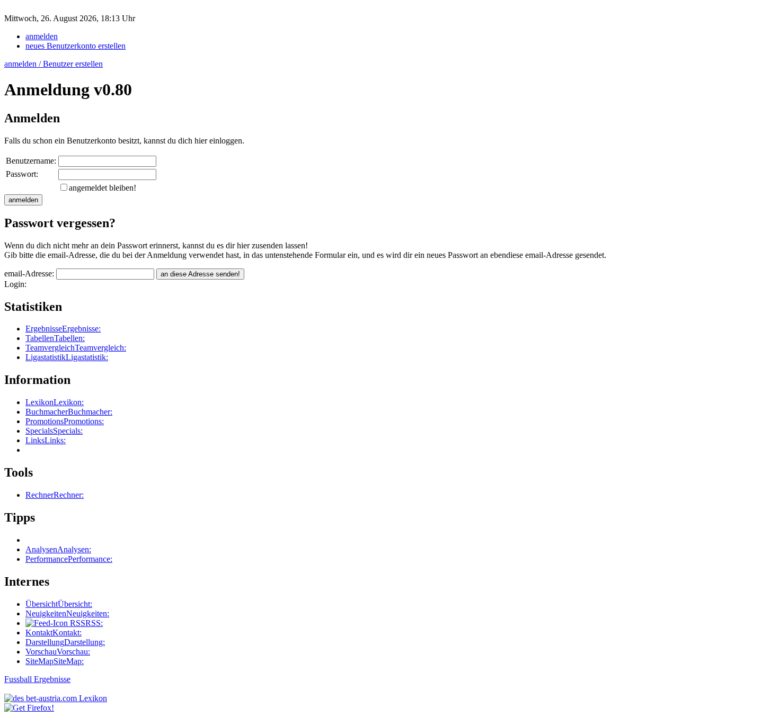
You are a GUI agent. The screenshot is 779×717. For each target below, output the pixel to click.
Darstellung (65, 642)
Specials (54, 430)
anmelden (41, 36)
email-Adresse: (30, 273)
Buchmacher (68, 411)
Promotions (64, 421)
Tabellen (55, 338)
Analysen (58, 549)
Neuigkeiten (67, 613)
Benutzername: (31, 160)
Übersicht (58, 603)
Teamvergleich (75, 347)
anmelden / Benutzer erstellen (53, 63)
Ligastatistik (66, 357)
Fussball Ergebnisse (37, 679)
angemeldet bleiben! (102, 187)
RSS (85, 623)
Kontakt (53, 632)
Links (45, 440)
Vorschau (57, 651)
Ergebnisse (63, 328)
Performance (68, 558)
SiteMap (54, 661)
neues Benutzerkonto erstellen (75, 45)
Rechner (54, 494)
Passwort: (22, 173)
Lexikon (54, 402)
